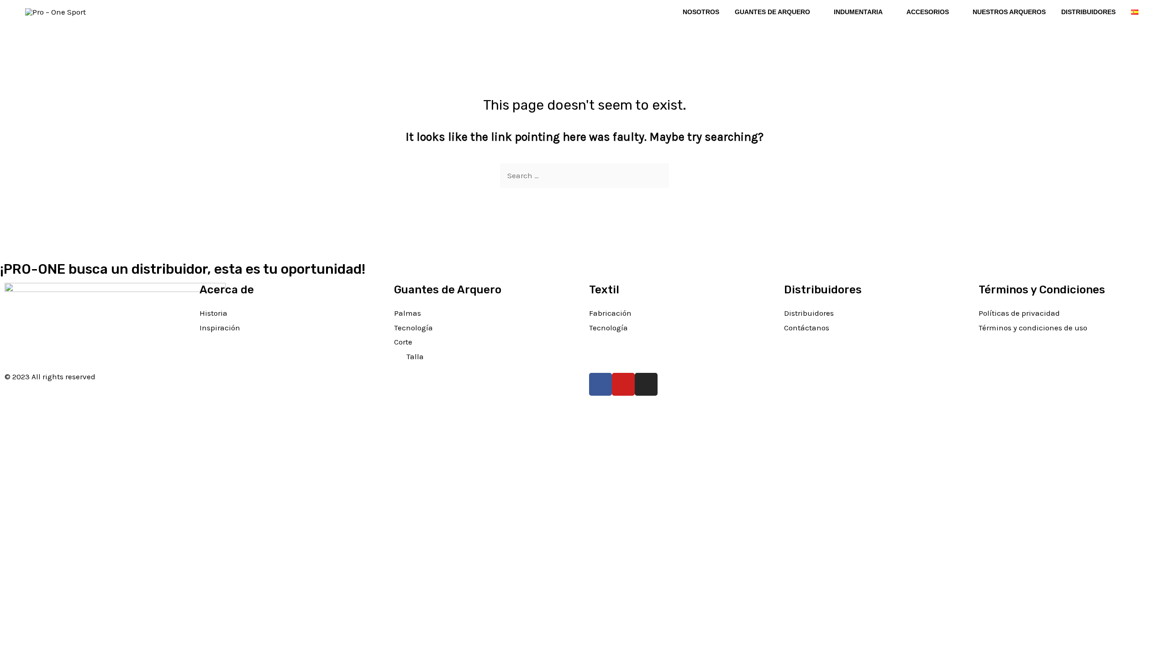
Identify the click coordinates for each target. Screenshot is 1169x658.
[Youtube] (623, 384)
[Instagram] (646, 384)
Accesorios (927, 12)
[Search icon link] (118, 12)
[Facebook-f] (600, 384)
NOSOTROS (701, 12)
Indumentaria (858, 12)
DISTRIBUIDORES (1088, 12)
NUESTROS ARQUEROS (1009, 12)
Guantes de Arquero (772, 12)
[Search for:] (584, 175)
